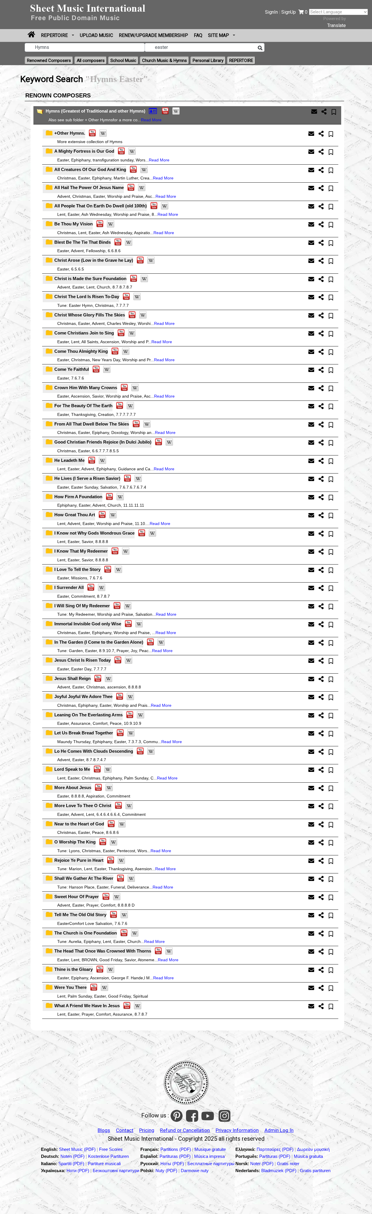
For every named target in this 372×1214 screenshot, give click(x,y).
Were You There (70, 987)
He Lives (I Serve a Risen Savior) (87, 478)
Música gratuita (308, 1156)
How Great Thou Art (74, 514)
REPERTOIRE (55, 35)
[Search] (260, 48)
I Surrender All (69, 587)
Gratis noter (288, 1163)
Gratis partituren (315, 1170)
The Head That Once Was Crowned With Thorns (102, 950)
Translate (336, 25)
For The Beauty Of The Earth (83, 405)
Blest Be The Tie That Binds (82, 242)
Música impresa (209, 1156)
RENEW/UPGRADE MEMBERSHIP (153, 35)
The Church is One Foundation (85, 932)
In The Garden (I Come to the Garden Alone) (98, 642)
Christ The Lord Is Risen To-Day (86, 296)
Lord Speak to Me (72, 769)
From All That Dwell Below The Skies (91, 423)
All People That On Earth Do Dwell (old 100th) (100, 205)
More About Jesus (72, 787)
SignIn (271, 12)
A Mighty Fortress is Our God (84, 151)
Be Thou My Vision (73, 223)
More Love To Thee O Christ (82, 805)
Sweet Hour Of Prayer (76, 896)
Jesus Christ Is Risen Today (82, 660)
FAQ (198, 35)
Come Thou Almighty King (81, 351)
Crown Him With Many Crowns (85, 387)
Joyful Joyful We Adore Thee (83, 696)
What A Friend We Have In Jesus (87, 1005)
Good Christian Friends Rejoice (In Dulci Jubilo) (102, 441)
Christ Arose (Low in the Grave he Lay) (93, 260)
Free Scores (111, 1149)
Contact (124, 1130)
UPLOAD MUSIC (96, 35)
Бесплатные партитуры (211, 1163)
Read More (151, 120)
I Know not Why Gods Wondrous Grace (94, 533)
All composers (91, 60)
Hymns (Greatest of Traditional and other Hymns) (95, 110)
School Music (123, 60)
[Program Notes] (153, 110)
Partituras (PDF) (176, 1156)
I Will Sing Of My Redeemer (82, 605)
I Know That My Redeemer (81, 551)
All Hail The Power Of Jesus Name (89, 187)
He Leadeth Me (69, 460)
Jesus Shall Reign (72, 678)
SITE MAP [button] (219, 35)
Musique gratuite (210, 1149)
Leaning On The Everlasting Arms (88, 714)
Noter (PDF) (262, 1163)
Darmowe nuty (195, 1170)
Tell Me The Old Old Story (80, 914)
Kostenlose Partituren (108, 1156)
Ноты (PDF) (172, 1163)
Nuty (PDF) (166, 1170)
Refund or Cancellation (185, 1130)
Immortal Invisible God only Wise (87, 623)
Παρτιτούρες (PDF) (276, 1149)
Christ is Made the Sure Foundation (90, 278)
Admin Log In (279, 1130)
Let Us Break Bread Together (83, 732)
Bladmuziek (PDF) (279, 1170)
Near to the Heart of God (79, 823)
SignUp (288, 12)
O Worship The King (75, 841)
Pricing (146, 1130)
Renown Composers (58, 95)
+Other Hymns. (69, 133)
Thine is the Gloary (73, 969)
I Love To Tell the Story (77, 569)
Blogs (104, 1130)
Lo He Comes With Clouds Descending (93, 751)
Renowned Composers (49, 60)
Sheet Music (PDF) (78, 1149)
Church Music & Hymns (164, 60)
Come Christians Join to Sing (84, 332)
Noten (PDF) (73, 1156)
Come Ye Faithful (71, 369)
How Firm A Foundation (78, 496)
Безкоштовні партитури (116, 1170)
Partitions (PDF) (176, 1149)
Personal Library (208, 60)
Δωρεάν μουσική (313, 1149)
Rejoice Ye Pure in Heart (78, 860)
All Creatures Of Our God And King (90, 169)
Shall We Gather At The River (83, 878)
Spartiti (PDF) (71, 1163)
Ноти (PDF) (78, 1170)
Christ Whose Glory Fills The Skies (89, 314)
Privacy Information (237, 1130)
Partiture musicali (104, 1163)
